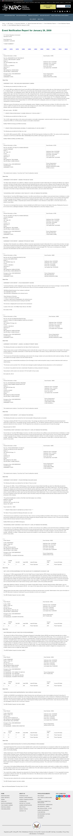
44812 (60, 49)
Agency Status (23, 809)
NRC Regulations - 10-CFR (45, 808)
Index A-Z (62, 2)
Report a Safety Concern (48, 6)
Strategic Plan (23, 795)
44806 (41, 49)
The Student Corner (7, 805)
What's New (37, 2)
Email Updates (56, 2)
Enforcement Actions (44, 814)
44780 (5, 49)
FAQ (14, 2)
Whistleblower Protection (27, 831)
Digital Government (6, 803)
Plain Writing (41, 812)
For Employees (40, 833)
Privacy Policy (66, 831)
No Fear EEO (37, 831)
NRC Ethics (22, 807)
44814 (66, 49)
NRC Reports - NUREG (43, 806)
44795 (17, 49)
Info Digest (41, 795)
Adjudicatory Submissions (45, 804)
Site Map (53, 831)
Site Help (43, 2)
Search (67, 6)
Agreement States (20, 2)
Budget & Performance (25, 797)
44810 (47, 49)
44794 (11, 49)
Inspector (45, 831)
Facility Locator (30, 2)
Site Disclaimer (33, 833)
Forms (39, 799)
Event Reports (5, 797)
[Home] (7, 7)
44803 (29, 49)
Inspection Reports (43, 810)
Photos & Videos (5, 807)
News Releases (5, 795)
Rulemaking (41, 816)
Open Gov (3, 801)
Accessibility (59, 831)
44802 (23, 49)
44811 (54, 49)
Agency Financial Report (26, 799)
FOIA (20, 831)
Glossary (40, 817)
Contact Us (49, 2)
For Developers (5, 809)
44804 (35, 49)
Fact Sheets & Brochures (45, 797)
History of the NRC (24, 803)
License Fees (22, 801)
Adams (3, 799)
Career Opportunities (25, 805)
